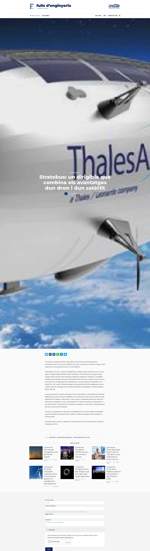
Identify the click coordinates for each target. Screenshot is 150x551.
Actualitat (75, 173)
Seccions (45, 15)
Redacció (74, 193)
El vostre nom (49, 500)
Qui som (98, 15)
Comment (48, 519)
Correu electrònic (50, 506)
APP (104, 15)
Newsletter (112, 15)
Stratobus (53, 437)
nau (89, 437)
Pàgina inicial (49, 514)
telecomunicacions (80, 437)
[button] (46, 354)
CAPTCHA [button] (51, 530)
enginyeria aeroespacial (65, 437)
